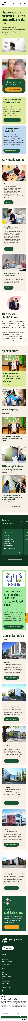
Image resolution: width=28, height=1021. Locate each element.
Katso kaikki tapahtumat (14, 561)
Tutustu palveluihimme (10, 150)
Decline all (21, 1016)
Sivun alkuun (9, 948)
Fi (13, 3)
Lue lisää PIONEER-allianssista (12, 626)
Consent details (4, 1013)
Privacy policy (15, 1013)
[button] (25, 3)
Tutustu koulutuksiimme (13, 89)
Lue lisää (8, 202)
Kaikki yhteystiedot (6, 964)
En (16, 3)
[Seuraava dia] (26, 521)
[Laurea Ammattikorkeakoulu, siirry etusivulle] (4, 3)
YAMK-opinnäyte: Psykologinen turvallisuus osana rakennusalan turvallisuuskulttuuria (12, 497)
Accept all (7, 1016)
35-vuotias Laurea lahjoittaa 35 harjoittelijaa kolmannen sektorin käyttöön (12, 438)
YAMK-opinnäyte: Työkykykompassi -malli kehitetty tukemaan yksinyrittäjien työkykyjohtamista (13, 468)
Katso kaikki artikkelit (13, 506)
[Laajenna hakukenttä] (20, 3)
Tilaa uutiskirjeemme (11, 927)
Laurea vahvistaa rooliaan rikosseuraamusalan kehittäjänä (12, 410)
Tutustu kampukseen (11, 678)
